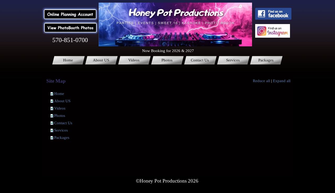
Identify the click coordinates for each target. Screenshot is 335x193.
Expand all (282, 81)
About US (62, 101)
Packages (61, 137)
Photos (59, 115)
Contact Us (63, 123)
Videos (59, 108)
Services (61, 130)
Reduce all (261, 81)
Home (59, 94)
